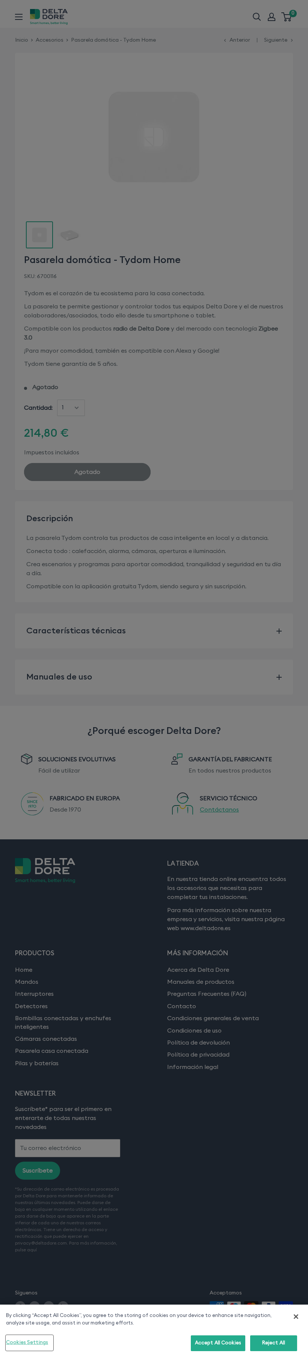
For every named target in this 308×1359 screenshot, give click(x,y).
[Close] (296, 1316)
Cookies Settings (27, 1342)
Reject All (273, 1343)
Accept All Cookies (218, 1343)
